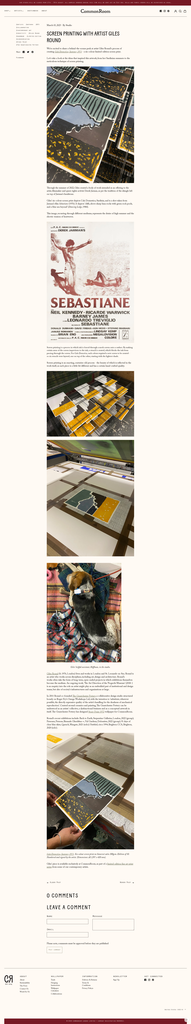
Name (49, 916)
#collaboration (22, 27)
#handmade (20, 36)
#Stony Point (21, 42)
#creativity (21, 33)
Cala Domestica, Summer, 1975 (68, 52)
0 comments (20, 57)
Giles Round (52, 674)
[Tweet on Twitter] (28, 52)
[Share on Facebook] (24, 52)
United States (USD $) (174, 1010)
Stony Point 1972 (96, 712)
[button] (180, 11)
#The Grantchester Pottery (27, 45)
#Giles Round (34, 33)
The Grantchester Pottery (84, 696)
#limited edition (34, 36)
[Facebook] (161, 11)
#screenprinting (23, 39)
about (44, 11)
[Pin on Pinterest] (32, 52)
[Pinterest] (168, 11)
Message (97, 916)
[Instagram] (165, 11)
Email (50, 930)
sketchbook (32, 11)
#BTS (37, 24)
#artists (19, 24)
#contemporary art (23, 30)
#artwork (29, 24)
